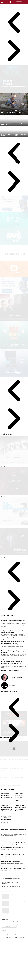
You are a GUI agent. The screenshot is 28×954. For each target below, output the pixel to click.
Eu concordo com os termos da (12, 934)
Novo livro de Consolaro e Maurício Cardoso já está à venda (12, 642)
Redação (3, 762)
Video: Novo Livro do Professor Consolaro (13, 768)
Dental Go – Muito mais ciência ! (10, 786)
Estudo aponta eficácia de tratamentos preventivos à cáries (19, 797)
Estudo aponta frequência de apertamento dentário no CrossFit (21, 134)
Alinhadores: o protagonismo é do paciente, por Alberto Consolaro (7, 808)
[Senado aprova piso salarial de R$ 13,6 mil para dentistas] (14, 104)
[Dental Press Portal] (14, 2)
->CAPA (2, 618)
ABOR (1, 757)
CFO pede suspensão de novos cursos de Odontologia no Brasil (13, 621)
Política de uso (19, 934)
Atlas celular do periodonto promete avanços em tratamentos (7, 796)
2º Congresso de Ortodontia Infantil (11, 777)
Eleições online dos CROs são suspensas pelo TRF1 (6, 818)
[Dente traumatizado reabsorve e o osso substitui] (5, 910)
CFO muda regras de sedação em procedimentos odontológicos (12, 662)
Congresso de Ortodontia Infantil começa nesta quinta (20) (13, 123)
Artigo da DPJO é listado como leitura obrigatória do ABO (13, 632)
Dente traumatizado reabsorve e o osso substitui (5, 134)
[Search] (26, 2)
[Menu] (2, 2)
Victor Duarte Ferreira (7, 832)
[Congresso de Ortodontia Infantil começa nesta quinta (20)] (5, 903)
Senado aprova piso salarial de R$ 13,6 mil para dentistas (13, 111)
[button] (14, 23)
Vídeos (1, 766)
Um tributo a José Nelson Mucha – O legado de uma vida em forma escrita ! (14, 760)
